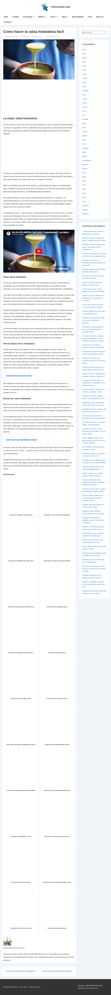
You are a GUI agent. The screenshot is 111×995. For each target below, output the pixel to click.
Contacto (7, 22)
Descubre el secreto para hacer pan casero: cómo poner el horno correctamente (93, 247)
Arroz (84, 53)
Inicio (6, 17)
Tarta (84, 201)
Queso (84, 193)
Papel (84, 177)
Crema (84, 103)
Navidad (84, 168)
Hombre (84, 136)
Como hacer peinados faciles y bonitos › (57, 971)
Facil (90, 17)
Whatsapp (85, 214)
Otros (84, 173)
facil (58, 36)
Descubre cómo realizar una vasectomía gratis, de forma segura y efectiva (94, 360)
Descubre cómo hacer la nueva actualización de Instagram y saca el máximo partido (93, 431)
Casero (84, 82)
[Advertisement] (38, 98)
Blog (64, 17)
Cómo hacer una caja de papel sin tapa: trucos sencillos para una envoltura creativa (93, 329)
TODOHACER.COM (60, 7)
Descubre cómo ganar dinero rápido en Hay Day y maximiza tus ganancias (93, 320)
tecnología (85, 205)
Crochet (84, 107)
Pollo (84, 185)
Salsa (84, 197)
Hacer (53, 17)
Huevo (84, 144)
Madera (84, 156)
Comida (15, 17)
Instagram (85, 148)
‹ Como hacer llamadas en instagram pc (20, 971)
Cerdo (84, 86)
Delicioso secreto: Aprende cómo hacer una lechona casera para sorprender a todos (92, 498)
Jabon (84, 152)
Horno (84, 140)
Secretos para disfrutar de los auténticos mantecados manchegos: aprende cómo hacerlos (93, 482)
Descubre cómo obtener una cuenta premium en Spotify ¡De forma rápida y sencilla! (93, 568)
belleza (84, 58)
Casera (84, 74)
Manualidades (78, 17)
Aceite (84, 49)
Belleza (41, 17)
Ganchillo (85, 119)
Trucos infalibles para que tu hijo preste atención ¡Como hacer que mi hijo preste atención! (93, 440)
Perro (84, 181)
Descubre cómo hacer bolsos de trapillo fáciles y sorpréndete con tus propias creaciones (93, 382)
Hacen (84, 123)
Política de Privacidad (10, 987)
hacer (84, 127)
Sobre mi (99, 17)
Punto (84, 189)
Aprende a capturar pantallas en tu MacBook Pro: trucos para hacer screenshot (93, 298)
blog (83, 62)
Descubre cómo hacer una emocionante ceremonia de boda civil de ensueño (94, 262)
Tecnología (27, 17)
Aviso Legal (22, 987)
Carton (84, 70)
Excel (84, 111)
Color (84, 95)
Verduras (85, 210)
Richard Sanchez (18, 948)
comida (84, 99)
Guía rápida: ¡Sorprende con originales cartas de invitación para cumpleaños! (93, 520)
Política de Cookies (35, 987)
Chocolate (85, 90)
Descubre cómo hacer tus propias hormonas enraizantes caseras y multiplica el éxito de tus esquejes (93, 338)
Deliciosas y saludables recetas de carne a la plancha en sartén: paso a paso (93, 584)
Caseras (85, 78)
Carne (84, 66)
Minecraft (85, 164)
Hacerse (85, 132)
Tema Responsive (92, 988)
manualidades (86, 160)
